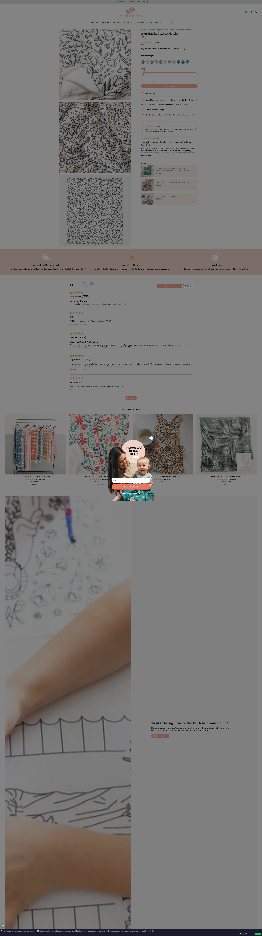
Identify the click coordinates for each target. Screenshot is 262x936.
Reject (242, 934)
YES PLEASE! (131, 487)
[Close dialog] (151, 438)
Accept (258, 934)
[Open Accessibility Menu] (3, 926)
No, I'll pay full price (131, 493)
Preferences (249, 934)
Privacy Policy (150, 931)
